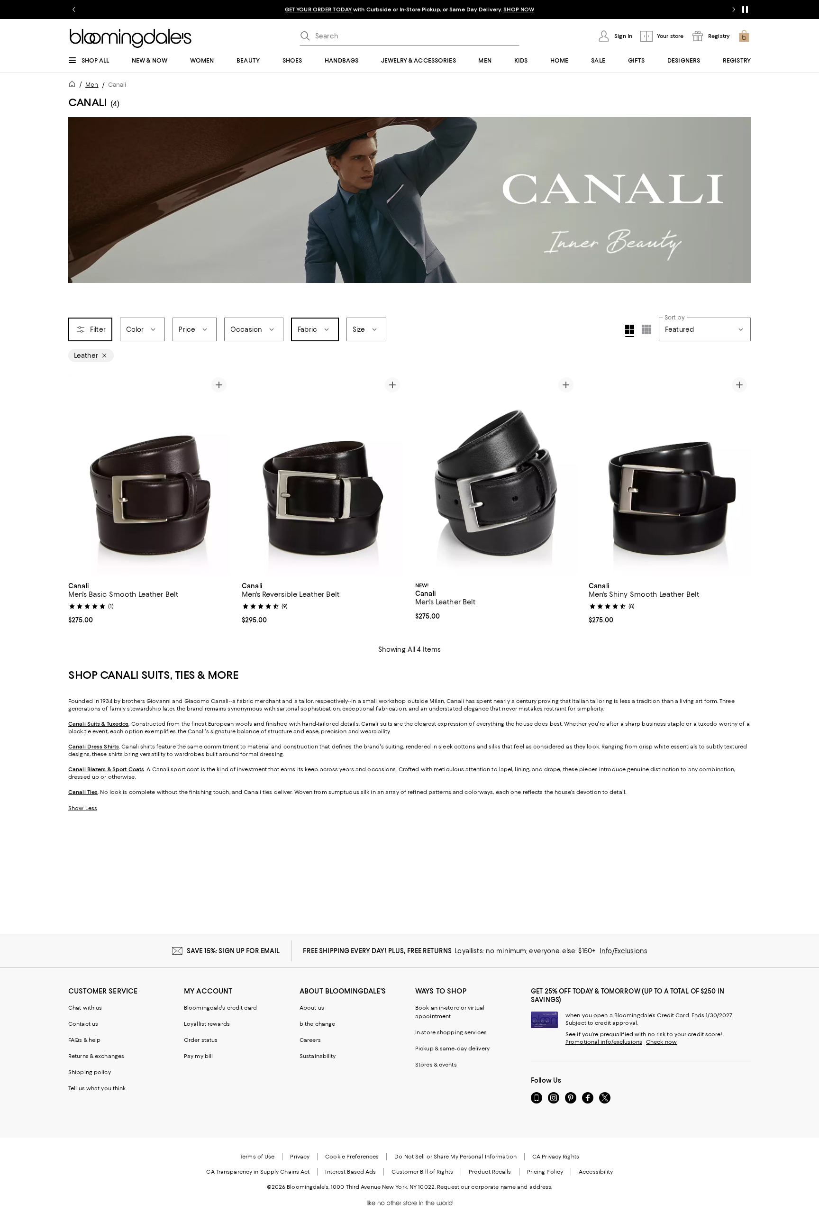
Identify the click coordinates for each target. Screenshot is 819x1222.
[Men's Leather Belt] (496, 475)
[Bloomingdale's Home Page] (130, 38)
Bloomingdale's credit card (220, 1007)
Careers (310, 1040)
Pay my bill (198, 1056)
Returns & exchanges (96, 1056)
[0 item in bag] (744, 36)
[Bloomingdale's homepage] (74, 85)
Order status (201, 1040)
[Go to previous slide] (74, 9)
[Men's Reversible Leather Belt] (323, 475)
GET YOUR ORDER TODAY (318, 9)
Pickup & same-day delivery (452, 1048)
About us (312, 1007)
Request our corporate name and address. (494, 1187)
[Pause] (745, 9)
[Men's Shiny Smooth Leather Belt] (670, 475)
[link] (149, 602)
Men (91, 84)
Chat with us (85, 1007)
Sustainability (318, 1056)
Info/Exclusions (623, 951)
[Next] (392, 474)
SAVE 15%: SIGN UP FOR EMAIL (233, 951)
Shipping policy (89, 1072)
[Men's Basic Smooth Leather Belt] (149, 475)
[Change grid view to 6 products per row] (646, 329)
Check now (661, 1042)
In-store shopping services (451, 1032)
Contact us (83, 1024)
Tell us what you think (97, 1088)
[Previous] (253, 474)
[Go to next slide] (733, 9)
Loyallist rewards (207, 1024)
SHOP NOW (518, 9)
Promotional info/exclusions (603, 1042)
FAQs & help (84, 1040)
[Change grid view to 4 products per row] (629, 331)
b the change (317, 1024)
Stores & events (436, 1064)
